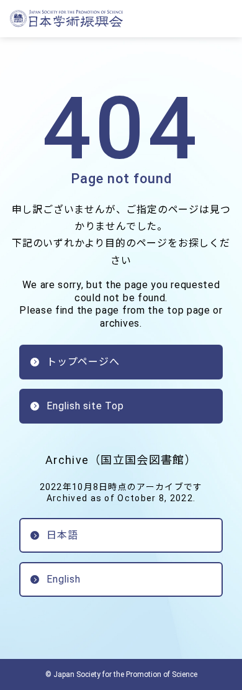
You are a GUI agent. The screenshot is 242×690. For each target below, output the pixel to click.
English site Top (85, 406)
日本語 (62, 535)
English (64, 579)
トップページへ (83, 362)
